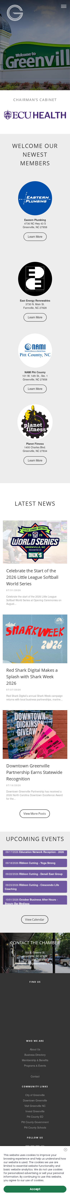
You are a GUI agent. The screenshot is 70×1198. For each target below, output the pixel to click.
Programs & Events (35, 1065)
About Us (35, 1049)
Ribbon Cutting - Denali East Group (41, 867)
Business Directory (35, 1055)
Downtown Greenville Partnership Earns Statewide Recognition (34, 772)
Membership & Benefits (35, 1060)
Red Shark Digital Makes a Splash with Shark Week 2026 (32, 676)
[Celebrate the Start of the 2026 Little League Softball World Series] (35, 542)
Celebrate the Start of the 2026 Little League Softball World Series (32, 577)
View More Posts (35, 814)
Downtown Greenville (35, 1100)
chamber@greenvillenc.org (35, 963)
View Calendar (34, 920)
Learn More (35, 236)
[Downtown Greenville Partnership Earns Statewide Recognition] (35, 734)
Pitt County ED (35, 1116)
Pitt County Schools (35, 1127)
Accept (35, 1189)
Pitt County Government (35, 1122)
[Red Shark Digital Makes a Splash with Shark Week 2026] (35, 639)
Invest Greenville (35, 1111)
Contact (35, 1076)
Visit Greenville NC (35, 1106)
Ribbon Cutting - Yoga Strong (37, 856)
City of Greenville (35, 1095)
